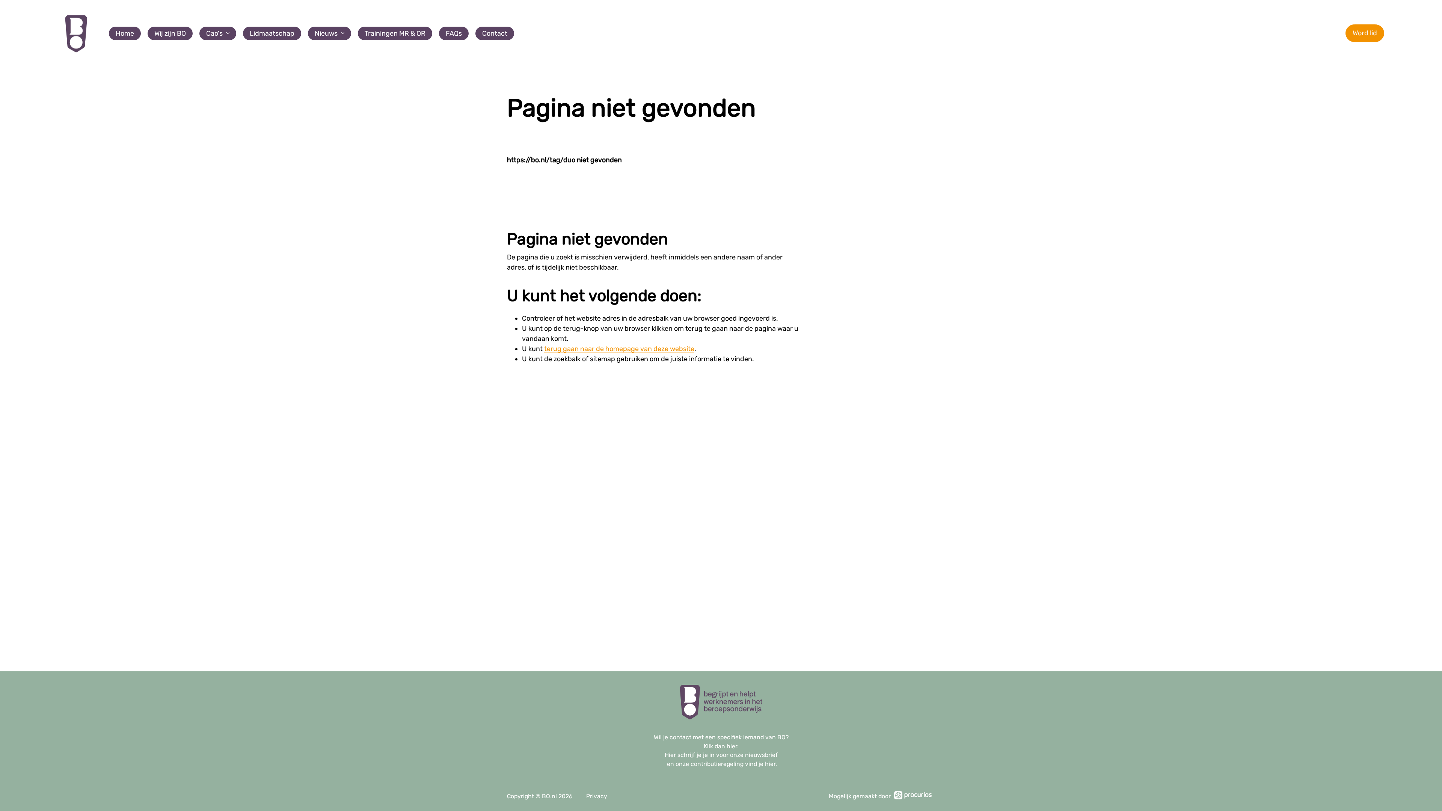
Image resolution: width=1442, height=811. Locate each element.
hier (732, 746)
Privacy (596, 796)
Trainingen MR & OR (395, 33)
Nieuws (326, 33)
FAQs (454, 33)
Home (125, 33)
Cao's (214, 33)
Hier (670, 754)
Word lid (1365, 33)
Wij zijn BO (170, 33)
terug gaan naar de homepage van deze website (619, 349)
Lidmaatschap (272, 33)
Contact (494, 33)
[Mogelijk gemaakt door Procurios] (913, 796)
